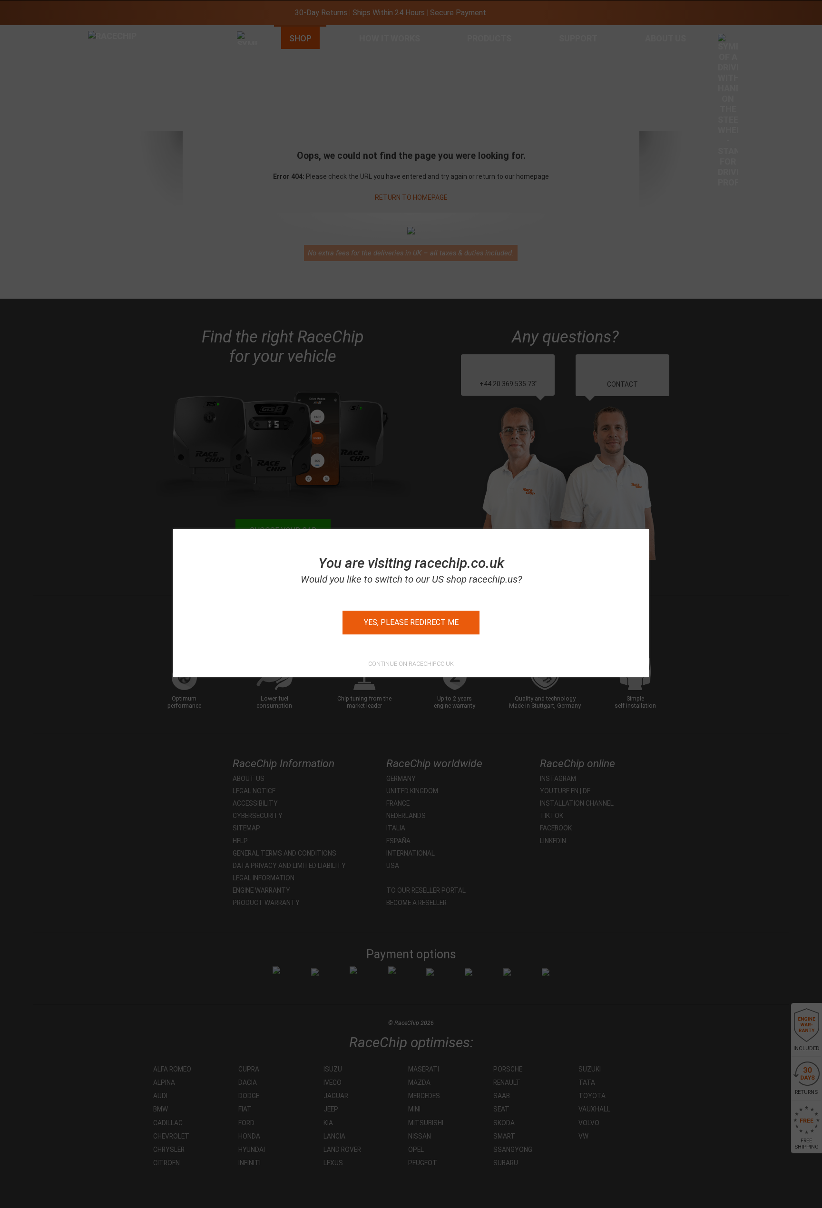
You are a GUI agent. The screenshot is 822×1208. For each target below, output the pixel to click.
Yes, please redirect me (411, 622)
